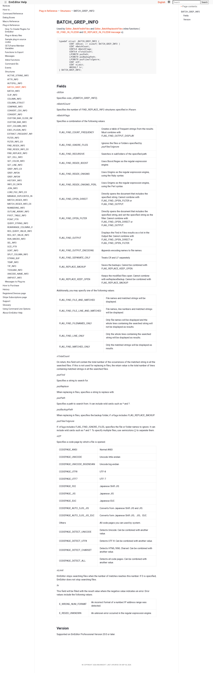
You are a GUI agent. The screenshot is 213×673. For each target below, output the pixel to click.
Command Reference (13, 13)
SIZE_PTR (12, 246)
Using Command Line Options (16, 309)
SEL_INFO (12, 243)
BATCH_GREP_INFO (16, 87)
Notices (6, 6)
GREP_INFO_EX (14, 169)
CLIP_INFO (12, 95)
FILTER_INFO (13, 138)
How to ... (7, 10)
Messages (9, 56)
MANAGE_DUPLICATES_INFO (19, 196)
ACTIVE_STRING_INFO (18, 75)
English (161, 2)
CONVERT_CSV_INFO (17, 110)
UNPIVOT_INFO (14, 278)
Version (187, 19)
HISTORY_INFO (14, 180)
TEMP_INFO (13, 262)
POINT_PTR (13, 219)
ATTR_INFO (12, 79)
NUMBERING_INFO (16, 208)
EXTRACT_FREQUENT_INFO (19, 134)
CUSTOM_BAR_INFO (17, 122)
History (6, 289)
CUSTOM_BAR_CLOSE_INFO (19, 118)
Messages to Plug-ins (15, 281)
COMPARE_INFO (15, 107)
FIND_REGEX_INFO (16, 145)
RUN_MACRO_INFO (16, 239)
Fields (186, 15)
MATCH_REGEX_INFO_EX (19, 204)
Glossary (7, 305)
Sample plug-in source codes (15, 40)
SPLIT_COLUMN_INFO (17, 254)
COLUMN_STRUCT (16, 103)
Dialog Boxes (9, 17)
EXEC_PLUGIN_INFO (16, 130)
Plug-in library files (13, 35)
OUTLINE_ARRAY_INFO (18, 211)
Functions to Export (14, 52)
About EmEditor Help (12, 313)
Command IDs (11, 64)
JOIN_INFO (12, 188)
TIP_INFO (11, 266)
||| (5, 2)
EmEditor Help (18, 2)
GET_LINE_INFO (14, 165)
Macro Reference (11, 21)
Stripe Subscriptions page (15, 297)
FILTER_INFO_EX (15, 142)
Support (6, 301)
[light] (169, 2)
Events (8, 68)
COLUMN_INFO (14, 99)
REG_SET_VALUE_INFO (18, 235)
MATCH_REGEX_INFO (17, 200)
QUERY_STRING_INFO (17, 223)
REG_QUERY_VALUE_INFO (19, 231)
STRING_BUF (13, 258)
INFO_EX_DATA (14, 184)
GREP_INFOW (13, 177)
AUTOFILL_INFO (14, 83)
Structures (10, 71)
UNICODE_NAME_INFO (18, 274)
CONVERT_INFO (14, 114)
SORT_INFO (12, 250)
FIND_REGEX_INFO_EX (18, 149)
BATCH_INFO (13, 91)
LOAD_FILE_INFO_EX (17, 192)
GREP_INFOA (13, 173)
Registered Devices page (14, 293)
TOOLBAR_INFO (14, 270)
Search (204, 2)
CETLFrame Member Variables (14, 47)
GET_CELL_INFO (15, 157)
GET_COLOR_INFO (16, 161)
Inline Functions (12, 60)
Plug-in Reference (11, 25)
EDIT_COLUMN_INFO (17, 126)
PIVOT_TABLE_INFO (16, 215)
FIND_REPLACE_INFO (17, 153)
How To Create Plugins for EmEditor (17, 30)
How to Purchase (11, 285)
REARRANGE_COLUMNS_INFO (19, 227)
